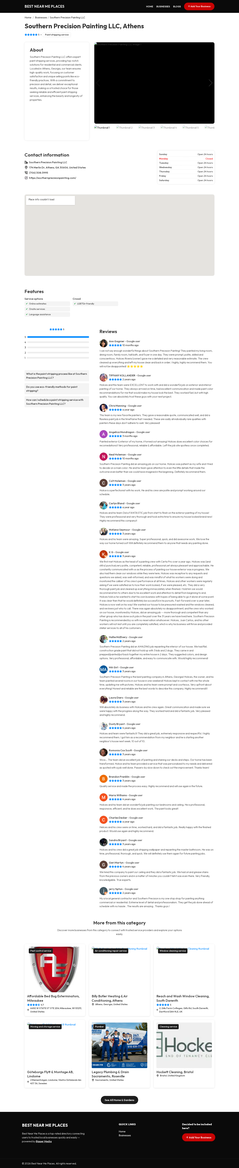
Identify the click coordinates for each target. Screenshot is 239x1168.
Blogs (177, 6)
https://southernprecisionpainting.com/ (52, 177)
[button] (210, 83)
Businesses (163, 6)
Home (149, 6)
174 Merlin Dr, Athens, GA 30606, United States (57, 167)
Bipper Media (44, 1141)
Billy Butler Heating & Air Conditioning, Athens (110, 998)
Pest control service (40, 950)
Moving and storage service (45, 1026)
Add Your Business (200, 6)
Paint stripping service (57, 34)
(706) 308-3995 (38, 172)
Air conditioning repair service (111, 950)
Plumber (99, 1026)
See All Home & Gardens (119, 1100)
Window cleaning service (173, 950)
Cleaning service (168, 1026)
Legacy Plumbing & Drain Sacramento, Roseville (110, 1074)
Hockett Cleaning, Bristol (174, 1072)
